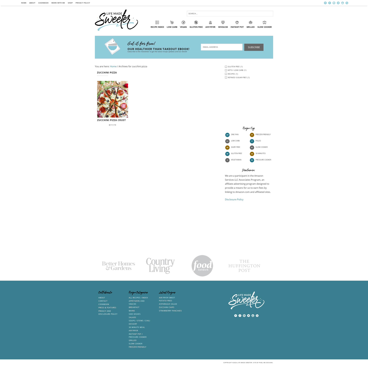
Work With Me (58, 3)
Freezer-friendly (137, 347)
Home (23, 3)
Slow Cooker (262, 147)
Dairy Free (235, 147)
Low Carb (235, 141)
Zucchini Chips (166, 307)
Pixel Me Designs (266, 363)
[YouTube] (342, 2)
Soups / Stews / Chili (139, 320)
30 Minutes (261, 153)
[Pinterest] (325, 2)
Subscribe (254, 47)
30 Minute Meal (137, 327)
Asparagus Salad (168, 304)
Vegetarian (236, 159)
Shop (70, 3)
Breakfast (134, 307)
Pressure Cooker (263, 159)
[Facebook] (329, 2)
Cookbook (43, 3)
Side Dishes (135, 314)
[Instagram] (333, 2)
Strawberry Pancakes (170, 311)
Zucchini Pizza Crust (111, 120)
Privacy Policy (83, 3)
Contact (103, 301)
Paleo (258, 141)
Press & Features (107, 307)
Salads (132, 317)
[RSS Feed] (346, 2)
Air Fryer (133, 330)
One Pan (234, 134)
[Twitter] (338, 2)
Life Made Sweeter (116, 20)
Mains (132, 311)
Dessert (133, 324)
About (32, 3)
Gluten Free (236, 153)
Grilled (133, 340)
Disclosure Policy (234, 199)
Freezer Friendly (263, 134)
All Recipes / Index (138, 297)
